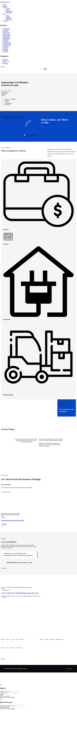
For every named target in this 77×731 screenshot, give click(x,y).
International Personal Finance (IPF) (12, 520)
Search (3, 95)
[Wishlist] (1, 527)
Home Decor (6, 60)
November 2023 (7, 43)
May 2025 (5, 31)
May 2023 (5, 50)
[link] (1, 598)
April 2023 (5, 51)
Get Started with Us (6, 492)
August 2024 (6, 39)
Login (44, 68)
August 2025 (6, 30)
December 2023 (7, 42)
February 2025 (6, 32)
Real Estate (5, 63)
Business (5, 59)
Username (2, 691)
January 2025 (6, 34)
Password (2, 693)
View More (4, 568)
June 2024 (5, 40)
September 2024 (7, 38)
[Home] (3, 66)
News (4, 62)
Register (13, 697)
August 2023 (6, 46)
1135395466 (4, 524)
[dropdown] (0, 0)
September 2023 (7, 45)
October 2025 (6, 28)
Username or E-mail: (5, 705)
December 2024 (7, 35)
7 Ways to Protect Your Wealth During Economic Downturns (20, 593)
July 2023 (5, 47)
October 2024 (6, 36)
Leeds (4, 523)
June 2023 (5, 49)
